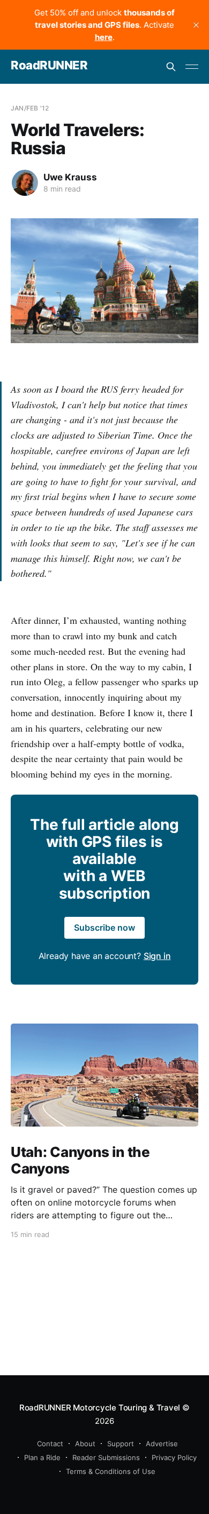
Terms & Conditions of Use (110, 1471)
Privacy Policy (174, 1457)
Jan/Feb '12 (30, 108)
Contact (50, 1443)
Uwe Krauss (70, 177)
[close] (196, 25)
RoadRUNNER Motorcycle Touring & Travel (99, 1407)
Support (120, 1443)
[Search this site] (171, 66)
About (85, 1443)
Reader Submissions (106, 1457)
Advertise (162, 1443)
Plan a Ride (42, 1457)
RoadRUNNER (49, 65)
